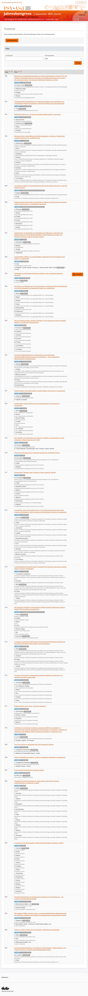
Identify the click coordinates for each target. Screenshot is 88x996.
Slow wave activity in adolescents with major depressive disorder (34, 744)
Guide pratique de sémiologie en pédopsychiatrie (29, 770)
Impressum (4, 977)
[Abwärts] (12, 72)
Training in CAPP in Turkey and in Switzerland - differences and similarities (36, 930)
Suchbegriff (9, 55)
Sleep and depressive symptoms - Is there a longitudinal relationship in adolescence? (40, 757)
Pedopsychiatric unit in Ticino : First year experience (30, 706)
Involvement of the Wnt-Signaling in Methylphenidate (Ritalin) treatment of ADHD (38, 843)
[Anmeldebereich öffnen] (77, 2)
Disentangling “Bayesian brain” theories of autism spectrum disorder (35, 472)
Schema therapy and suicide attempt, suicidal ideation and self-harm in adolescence (39, 391)
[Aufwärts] (9, 72)
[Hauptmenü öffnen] (85, 2)
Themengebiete (49, 55)
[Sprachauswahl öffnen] (81, 2)
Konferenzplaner (12, 40)
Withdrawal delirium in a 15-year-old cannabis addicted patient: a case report (37, 114)
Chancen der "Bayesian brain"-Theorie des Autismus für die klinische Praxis (37, 453)
